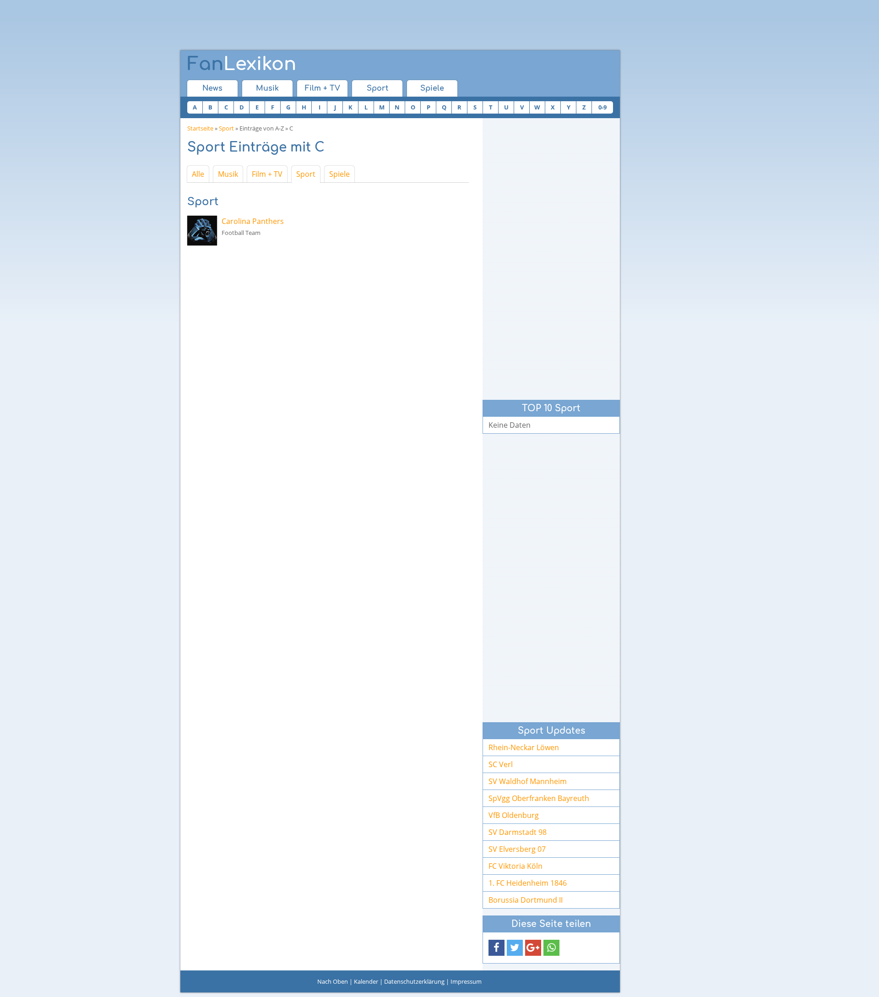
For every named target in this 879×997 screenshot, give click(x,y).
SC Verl (500, 764)
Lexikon (241, 64)
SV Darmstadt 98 (517, 832)
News (212, 88)
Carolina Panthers (253, 221)
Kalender (366, 981)
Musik (267, 88)
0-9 (602, 107)
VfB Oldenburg (513, 815)
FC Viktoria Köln (515, 866)
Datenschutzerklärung (414, 981)
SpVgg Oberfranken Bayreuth (538, 798)
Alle (198, 174)
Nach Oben (332, 981)
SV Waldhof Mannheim (527, 781)
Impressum (466, 981)
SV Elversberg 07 (517, 849)
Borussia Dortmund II (525, 900)
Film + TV (322, 88)
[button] (496, 948)
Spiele (432, 88)
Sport (377, 88)
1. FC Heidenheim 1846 (527, 883)
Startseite (200, 128)
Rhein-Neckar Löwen (523, 747)
